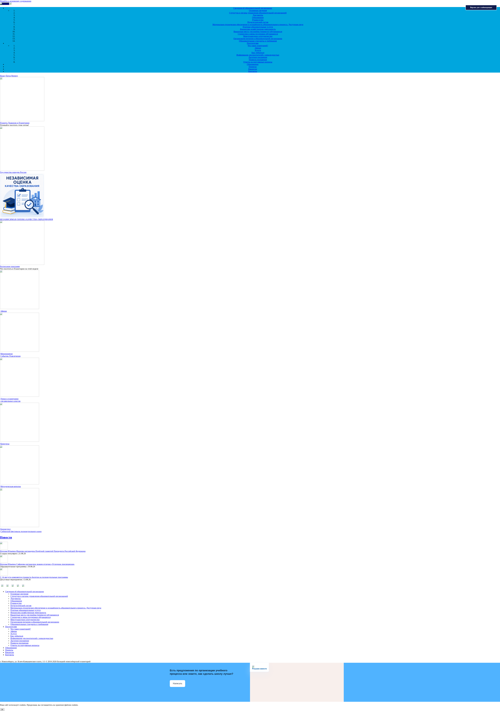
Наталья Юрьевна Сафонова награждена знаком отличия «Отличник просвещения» (37, 564)
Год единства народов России (13, 172)
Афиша (258, 48)
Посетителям (252, 43)
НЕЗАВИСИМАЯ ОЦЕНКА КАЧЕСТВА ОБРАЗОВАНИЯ (26, 219)
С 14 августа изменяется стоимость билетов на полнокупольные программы (34, 577)
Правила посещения (258, 60)
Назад (2, 76)
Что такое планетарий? (258, 45)
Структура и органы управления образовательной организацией (258, 13)
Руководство (257, 20)
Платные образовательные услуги (258, 27)
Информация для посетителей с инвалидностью (257, 55)
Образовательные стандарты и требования (258, 41)
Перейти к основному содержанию (15, 1)
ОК (2, 710)
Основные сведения (258, 10)
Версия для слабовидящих (481, 7)
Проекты (253, 67)
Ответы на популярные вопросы (257, 62)
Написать (177, 683)
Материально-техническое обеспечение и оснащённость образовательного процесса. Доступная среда (258, 24)
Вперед (14, 76)
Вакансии (252, 69)
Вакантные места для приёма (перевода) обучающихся (258, 31)
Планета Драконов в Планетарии (14, 123)
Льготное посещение (258, 57)
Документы (258, 15)
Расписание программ (10, 266)
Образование (258, 17)
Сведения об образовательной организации (252, 8)
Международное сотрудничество (257, 36)
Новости (6, 537)
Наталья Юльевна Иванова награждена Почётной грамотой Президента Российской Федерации (43, 551)
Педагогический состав (257, 22)
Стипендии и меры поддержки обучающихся (258, 34)
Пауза (8, 76)
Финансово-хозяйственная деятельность (258, 29)
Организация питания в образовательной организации (257, 38)
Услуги (258, 50)
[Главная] (5, 4)
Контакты (252, 71)
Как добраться (258, 53)
